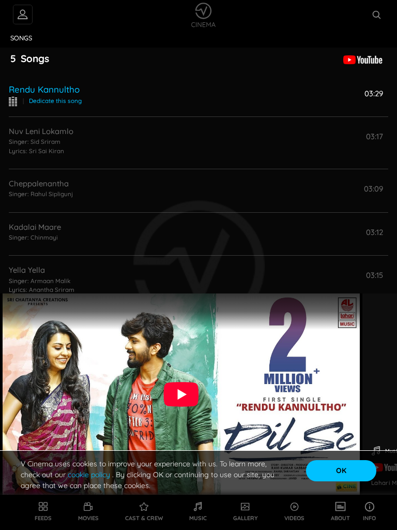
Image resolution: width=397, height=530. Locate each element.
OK (341, 470)
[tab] (21, 38)
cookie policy (90, 474)
